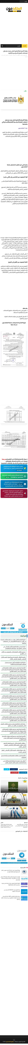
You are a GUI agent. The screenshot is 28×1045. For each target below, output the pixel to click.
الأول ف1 (10, 55)
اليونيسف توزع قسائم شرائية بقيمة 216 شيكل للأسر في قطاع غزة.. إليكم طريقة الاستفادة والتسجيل (10, 878)
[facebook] (3, 1)
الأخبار (17, 55)
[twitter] (2, 1)
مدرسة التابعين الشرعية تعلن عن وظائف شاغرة (16, 803)
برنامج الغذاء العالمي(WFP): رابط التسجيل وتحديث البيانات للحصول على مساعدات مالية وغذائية (10, 898)
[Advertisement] (14, 27)
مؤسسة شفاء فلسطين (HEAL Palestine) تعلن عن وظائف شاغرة (15, 789)
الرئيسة (24, 45)
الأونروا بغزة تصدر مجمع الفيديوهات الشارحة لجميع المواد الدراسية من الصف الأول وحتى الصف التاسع (14, 738)
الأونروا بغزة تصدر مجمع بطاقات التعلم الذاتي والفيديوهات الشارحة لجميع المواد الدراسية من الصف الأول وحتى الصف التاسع (13, 669)
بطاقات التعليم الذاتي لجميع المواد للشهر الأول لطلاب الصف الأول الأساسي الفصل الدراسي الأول (14, 745)
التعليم (7, 55)
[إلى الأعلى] (14, 1040)
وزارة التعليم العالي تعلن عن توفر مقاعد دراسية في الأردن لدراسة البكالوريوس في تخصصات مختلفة (13, 641)
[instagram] (6, 1)
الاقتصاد (14, 55)
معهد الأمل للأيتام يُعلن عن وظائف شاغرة (17, 816)
